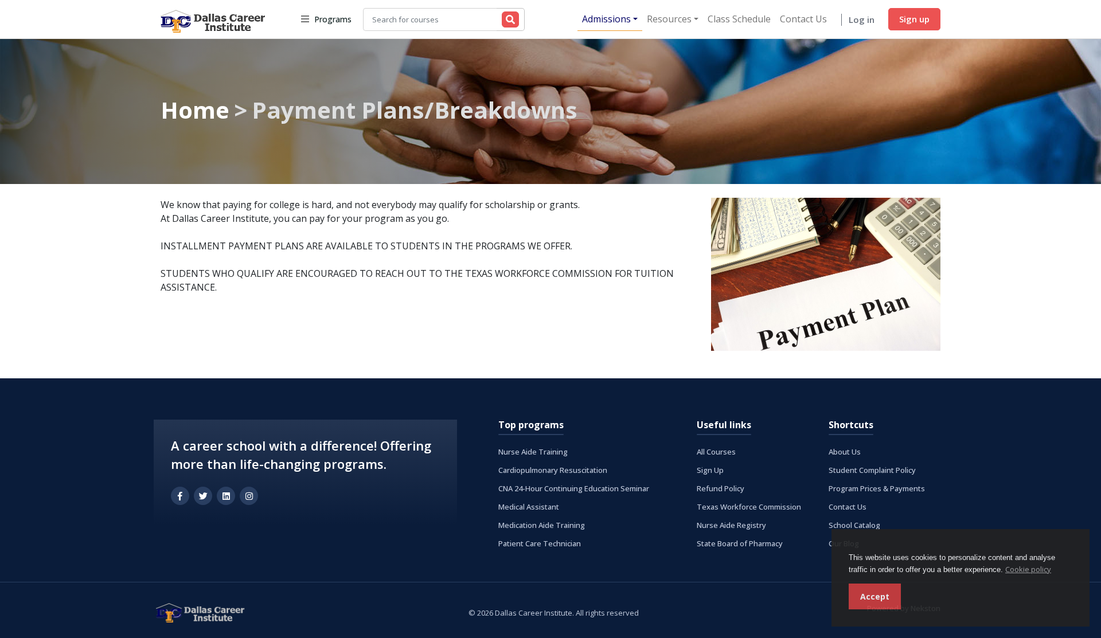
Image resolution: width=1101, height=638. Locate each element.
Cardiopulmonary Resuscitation (552, 470)
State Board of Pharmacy (740, 543)
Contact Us (803, 19)
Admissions (606, 19)
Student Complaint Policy (872, 470)
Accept (874, 596)
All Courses (716, 452)
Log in (861, 19)
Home (195, 110)
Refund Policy (720, 488)
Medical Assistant (528, 507)
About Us (845, 452)
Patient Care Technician (539, 543)
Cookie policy (1028, 569)
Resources (669, 19)
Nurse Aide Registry (731, 525)
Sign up (914, 19)
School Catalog (854, 525)
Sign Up (710, 470)
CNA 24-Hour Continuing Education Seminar (573, 488)
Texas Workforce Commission (749, 507)
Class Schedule (739, 19)
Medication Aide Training (541, 525)
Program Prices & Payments (877, 488)
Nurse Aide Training (533, 452)
